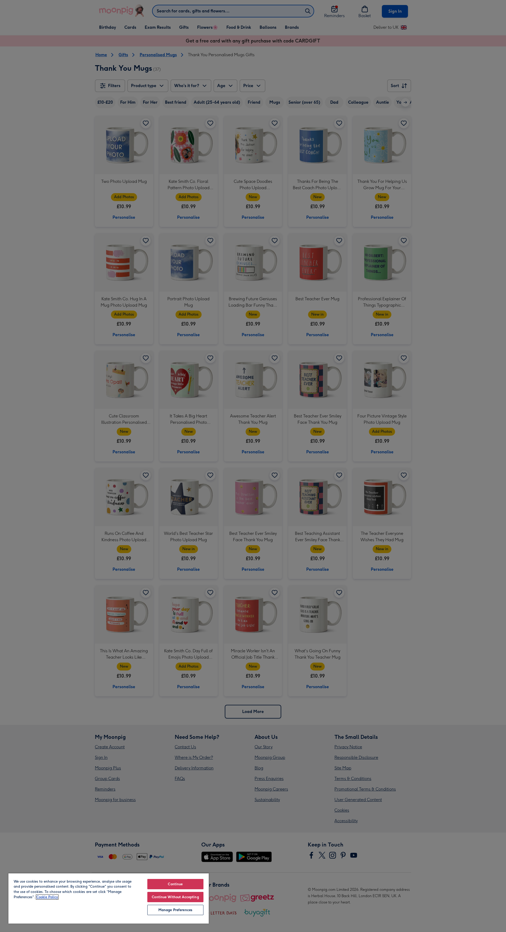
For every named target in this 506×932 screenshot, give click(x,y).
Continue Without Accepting (175, 897)
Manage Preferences (175, 910)
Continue (175, 884)
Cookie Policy (47, 897)
